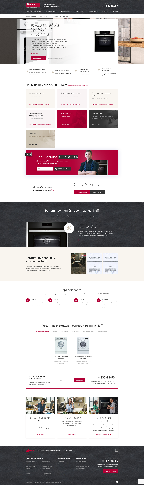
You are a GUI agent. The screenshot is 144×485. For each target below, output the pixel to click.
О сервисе (105, 11)
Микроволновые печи (46, 474)
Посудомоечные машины (32, 463)
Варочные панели (30, 466)
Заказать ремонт (38, 58)
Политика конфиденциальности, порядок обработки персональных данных (85, 482)
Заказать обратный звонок (103, 434)
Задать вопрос (97, 192)
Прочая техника (93, 11)
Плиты (44, 470)
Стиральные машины (31, 461)
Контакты (115, 11)
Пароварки (29, 473)
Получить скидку (63, 168)
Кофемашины (65, 11)
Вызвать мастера (82, 192)
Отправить (79, 380)
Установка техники (51, 11)
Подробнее (40, 434)
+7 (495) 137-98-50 (60, 47)
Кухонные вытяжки (47, 466)
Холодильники (46, 463)
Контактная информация (64, 463)
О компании (61, 461)
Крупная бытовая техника (33, 11)
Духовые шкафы (46, 461)
